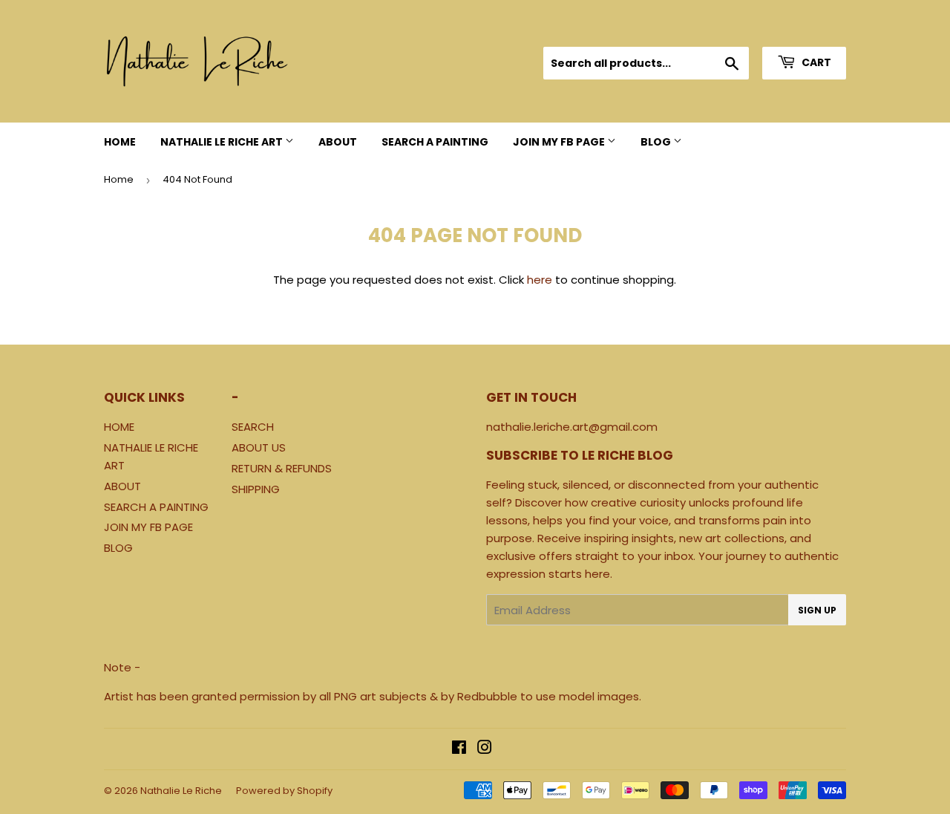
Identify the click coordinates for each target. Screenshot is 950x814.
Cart (815, 62)
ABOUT (337, 141)
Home (119, 179)
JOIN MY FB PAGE (560, 141)
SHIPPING (256, 489)
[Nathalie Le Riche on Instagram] (484, 749)
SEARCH (253, 426)
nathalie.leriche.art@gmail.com (572, 426)
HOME (120, 141)
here (539, 279)
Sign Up (817, 610)
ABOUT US (259, 447)
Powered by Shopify (284, 791)
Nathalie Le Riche (181, 791)
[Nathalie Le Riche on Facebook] (459, 749)
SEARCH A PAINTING (434, 141)
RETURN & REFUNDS (282, 468)
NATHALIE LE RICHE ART (222, 141)
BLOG (657, 141)
